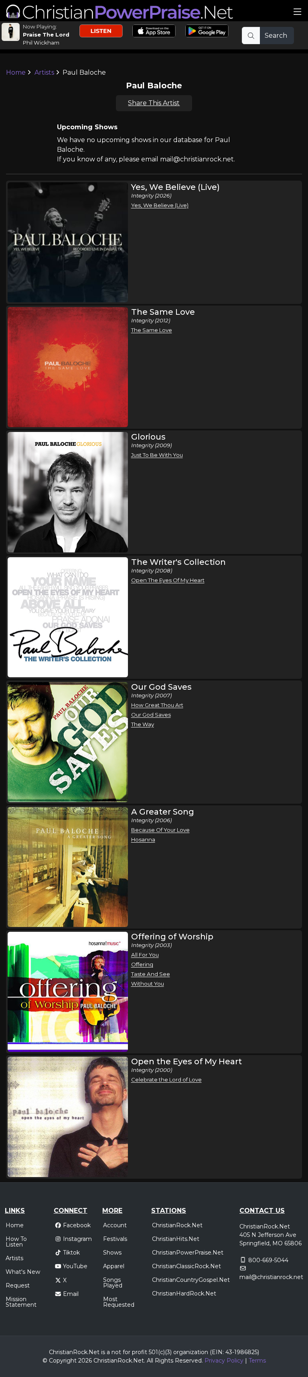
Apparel (113, 1266)
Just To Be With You (157, 455)
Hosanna (143, 839)
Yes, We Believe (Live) (159, 205)
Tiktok (71, 1252)
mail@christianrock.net (271, 1277)
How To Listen (16, 1241)
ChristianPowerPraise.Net (187, 1252)
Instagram (77, 1239)
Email (71, 1294)
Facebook (77, 1225)
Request (18, 1285)
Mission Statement (21, 1302)
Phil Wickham (41, 42)
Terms (257, 1360)
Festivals (115, 1239)
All (150, 1360)
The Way (142, 724)
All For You (145, 954)
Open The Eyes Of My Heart (168, 580)
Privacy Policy (224, 1360)
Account (115, 1225)
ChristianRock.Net (177, 1225)
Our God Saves (151, 714)
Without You (147, 983)
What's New (23, 1272)
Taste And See (150, 974)
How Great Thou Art (157, 705)
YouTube (75, 1266)
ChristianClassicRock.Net (186, 1266)
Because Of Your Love (160, 830)
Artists (44, 72)
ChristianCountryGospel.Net (191, 1280)
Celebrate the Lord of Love (166, 1079)
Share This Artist (154, 103)
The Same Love (151, 330)
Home (16, 72)
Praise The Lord (46, 34)
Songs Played (112, 1282)
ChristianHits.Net (175, 1239)
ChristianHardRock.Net (184, 1293)
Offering (142, 964)
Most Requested (118, 1302)
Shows (112, 1252)
